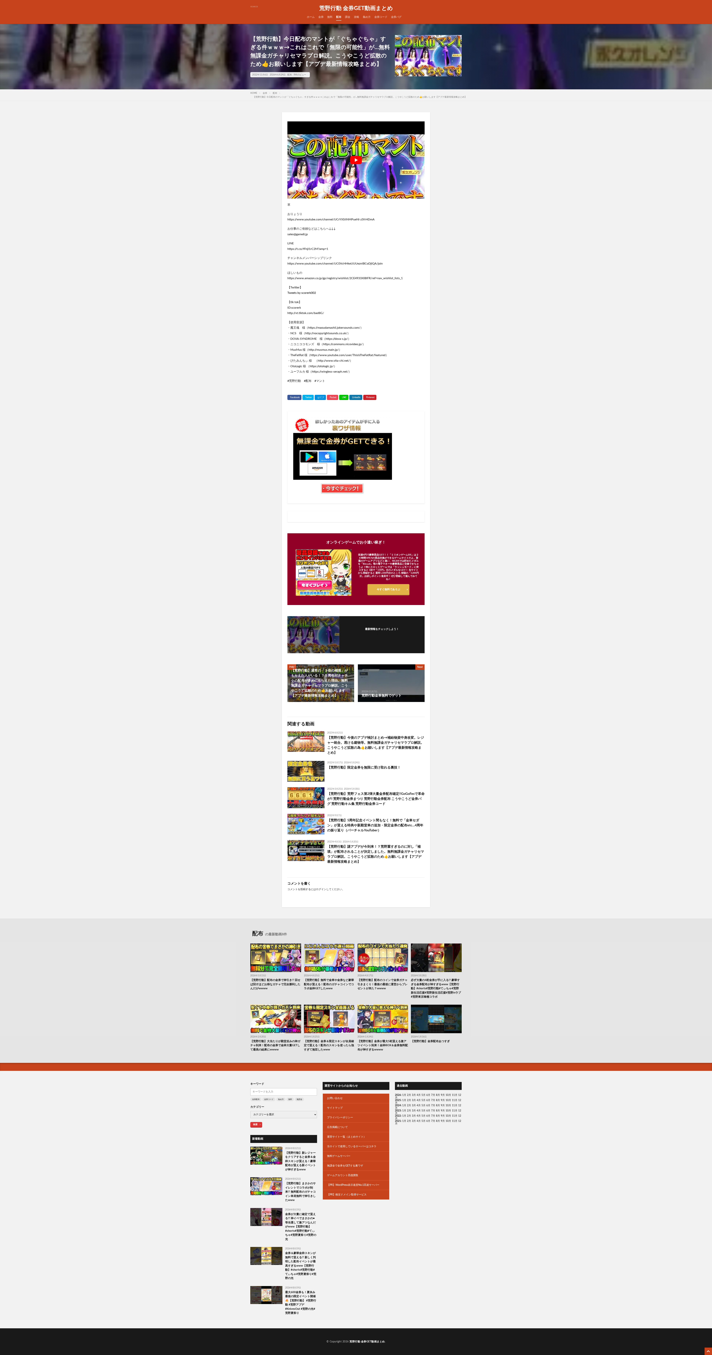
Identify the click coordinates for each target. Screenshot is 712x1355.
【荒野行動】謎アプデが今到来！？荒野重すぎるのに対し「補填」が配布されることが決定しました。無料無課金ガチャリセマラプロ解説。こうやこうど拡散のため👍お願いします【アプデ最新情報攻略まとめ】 (375, 854)
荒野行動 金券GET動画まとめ (356, 8)
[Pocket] (332, 397)
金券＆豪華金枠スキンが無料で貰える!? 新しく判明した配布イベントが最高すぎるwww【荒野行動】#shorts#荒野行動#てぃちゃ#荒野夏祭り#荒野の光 (300, 1266)
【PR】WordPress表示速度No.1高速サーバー (353, 1185)
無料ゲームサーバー (338, 1156)
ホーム (311, 17)
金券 (321, 17)
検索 (255, 1124)
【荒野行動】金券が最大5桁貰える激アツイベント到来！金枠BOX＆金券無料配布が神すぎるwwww (382, 1045)
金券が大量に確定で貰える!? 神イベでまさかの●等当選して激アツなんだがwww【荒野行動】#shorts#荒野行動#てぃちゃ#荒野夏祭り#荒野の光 (300, 1227)
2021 (398, 1121)
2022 (398, 1116)
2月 (409, 1095)
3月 (414, 1095)
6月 (428, 1095)
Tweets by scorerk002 (301, 292)
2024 (398, 1105)
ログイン (321, 889)
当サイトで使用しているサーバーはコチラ (351, 1146)
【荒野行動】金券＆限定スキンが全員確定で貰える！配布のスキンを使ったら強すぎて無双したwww (329, 1045)
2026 (398, 1095)
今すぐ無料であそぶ (388, 589)
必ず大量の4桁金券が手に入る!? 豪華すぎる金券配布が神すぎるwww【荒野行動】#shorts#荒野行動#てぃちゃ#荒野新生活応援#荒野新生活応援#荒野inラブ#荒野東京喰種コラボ (436, 988)
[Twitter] (308, 397)
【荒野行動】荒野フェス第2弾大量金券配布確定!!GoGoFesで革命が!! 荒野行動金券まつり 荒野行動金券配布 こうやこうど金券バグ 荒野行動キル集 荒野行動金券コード (376, 799)
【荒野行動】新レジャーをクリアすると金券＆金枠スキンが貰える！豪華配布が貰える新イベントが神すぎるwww (300, 1161)
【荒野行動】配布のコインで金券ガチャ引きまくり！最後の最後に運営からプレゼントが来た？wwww (382, 984)
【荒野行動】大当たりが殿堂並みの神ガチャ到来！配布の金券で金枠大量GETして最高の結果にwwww (275, 1045)
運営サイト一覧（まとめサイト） (346, 1137)
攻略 (356, 17)
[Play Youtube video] (356, 160)
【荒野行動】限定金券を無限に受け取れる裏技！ (364, 767)
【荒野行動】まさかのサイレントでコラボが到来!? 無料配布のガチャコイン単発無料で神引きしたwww (300, 1192)
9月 (443, 1100)
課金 (347, 17)
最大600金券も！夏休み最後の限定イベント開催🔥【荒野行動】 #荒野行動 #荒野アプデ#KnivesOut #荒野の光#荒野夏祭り (300, 1303)
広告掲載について (337, 1127)
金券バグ (396, 17)
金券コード (380, 17)
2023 (398, 1110)
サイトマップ (335, 1108)
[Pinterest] (369, 397)
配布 (338, 17)
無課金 (299, 1099)
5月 (423, 1095)
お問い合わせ (335, 1098)
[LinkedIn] (355, 397)
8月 (438, 1095)
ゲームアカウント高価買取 (342, 1175)
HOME (253, 93)
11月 (454, 1100)
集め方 (367, 17)
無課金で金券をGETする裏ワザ (345, 1165)
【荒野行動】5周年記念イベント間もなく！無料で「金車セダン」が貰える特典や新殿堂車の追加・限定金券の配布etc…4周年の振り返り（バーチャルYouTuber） (375, 825)
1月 (404, 1095)
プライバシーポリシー (340, 1117)
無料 (329, 17)
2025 (398, 1100)
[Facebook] (294, 397)
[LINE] (343, 397)
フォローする (382, 634)
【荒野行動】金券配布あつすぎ (430, 1041)
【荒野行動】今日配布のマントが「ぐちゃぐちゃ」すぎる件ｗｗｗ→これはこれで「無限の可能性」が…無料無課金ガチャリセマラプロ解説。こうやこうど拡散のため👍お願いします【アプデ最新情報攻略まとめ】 (360, 97)
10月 (448, 1100)
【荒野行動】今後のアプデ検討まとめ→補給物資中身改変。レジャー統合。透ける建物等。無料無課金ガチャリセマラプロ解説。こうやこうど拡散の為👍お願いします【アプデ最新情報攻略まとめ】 (375, 745)
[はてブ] (320, 397)
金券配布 (256, 1099)
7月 (433, 1095)
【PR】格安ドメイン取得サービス (347, 1194)
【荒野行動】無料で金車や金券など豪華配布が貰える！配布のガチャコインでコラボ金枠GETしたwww (329, 984)
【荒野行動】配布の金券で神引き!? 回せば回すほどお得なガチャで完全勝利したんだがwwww (275, 984)
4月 (419, 1095)
